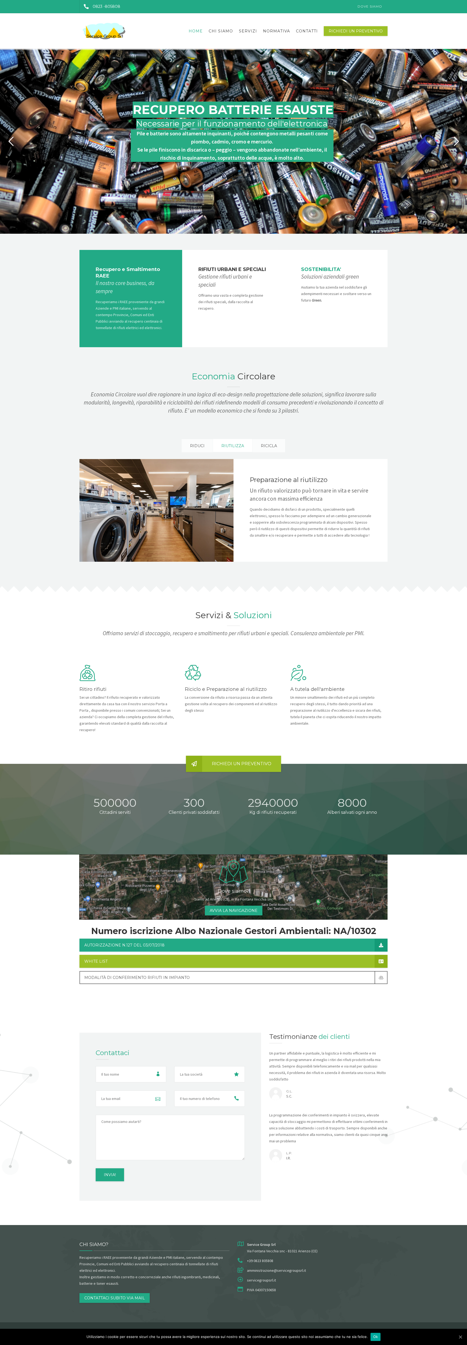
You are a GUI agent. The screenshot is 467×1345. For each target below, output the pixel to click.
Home (196, 31)
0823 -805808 (106, 6)
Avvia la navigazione (234, 910)
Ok (375, 1336)
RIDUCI (197, 445)
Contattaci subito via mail (114, 1298)
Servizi (248, 31)
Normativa (276, 31)
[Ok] (460, 1337)
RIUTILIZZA (232, 445)
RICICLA (269, 445)
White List (96, 961)
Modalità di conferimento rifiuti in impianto (137, 977)
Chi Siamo (221, 31)
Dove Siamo (370, 6)
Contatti (307, 31)
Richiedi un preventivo (356, 31)
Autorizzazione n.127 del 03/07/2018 (124, 945)
